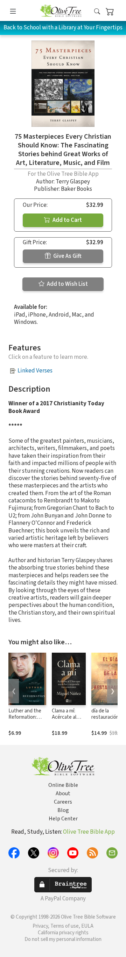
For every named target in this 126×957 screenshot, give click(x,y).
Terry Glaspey (73, 181)
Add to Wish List (67, 284)
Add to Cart (66, 220)
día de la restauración (105, 714)
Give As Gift (67, 256)
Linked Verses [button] (35, 371)
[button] (97, 11)
